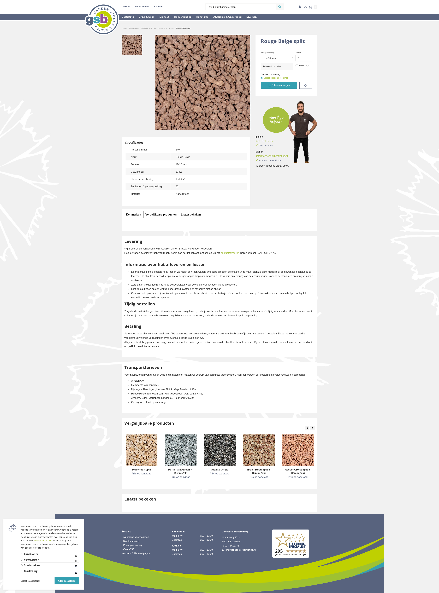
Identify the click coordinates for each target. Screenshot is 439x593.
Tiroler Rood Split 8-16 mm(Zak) (259, 471)
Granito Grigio (219, 469)
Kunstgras (202, 16)
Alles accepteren (66, 581)
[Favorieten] (305, 7)
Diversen (251, 16)
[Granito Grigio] (220, 450)
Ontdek (126, 6)
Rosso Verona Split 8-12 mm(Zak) (298, 471)
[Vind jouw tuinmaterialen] (280, 7)
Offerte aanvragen (280, 85)
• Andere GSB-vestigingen (136, 553)
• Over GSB (128, 549)
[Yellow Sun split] (141, 450)
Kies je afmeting (267, 53)
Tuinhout (163, 16)
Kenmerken (133, 214)
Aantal (298, 53)
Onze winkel (142, 6)
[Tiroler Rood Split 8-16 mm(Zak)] (259, 450)
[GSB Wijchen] (102, 19)
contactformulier (230, 252)
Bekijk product (141, 480)
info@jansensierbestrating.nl (272, 155)
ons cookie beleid (42, 540)
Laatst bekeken (191, 214)
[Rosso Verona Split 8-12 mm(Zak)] (298, 450)
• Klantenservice (130, 541)
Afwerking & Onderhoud (227, 16)
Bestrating (128, 16)
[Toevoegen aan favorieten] (305, 85)
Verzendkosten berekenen (276, 78)
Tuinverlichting (183, 16)
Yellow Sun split (141, 469)
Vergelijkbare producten (161, 214)
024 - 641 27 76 (264, 140)
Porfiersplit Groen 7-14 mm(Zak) (180, 471)
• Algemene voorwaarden (135, 537)
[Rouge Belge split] (202, 82)
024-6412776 (232, 545)
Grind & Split (146, 16)
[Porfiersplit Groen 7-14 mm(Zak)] (181, 450)
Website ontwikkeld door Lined (219, 591)
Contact (158, 6)
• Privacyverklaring (132, 545)
